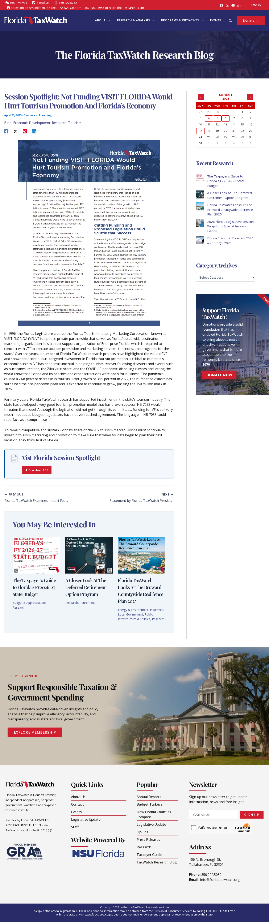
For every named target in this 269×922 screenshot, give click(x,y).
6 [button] (225, 118)
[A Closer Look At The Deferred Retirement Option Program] (200, 194)
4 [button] (209, 118)
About (100, 20)
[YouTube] (233, 5)
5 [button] (217, 118)
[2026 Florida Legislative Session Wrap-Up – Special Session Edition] (200, 223)
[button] (108, 20)
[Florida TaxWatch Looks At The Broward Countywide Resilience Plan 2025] (200, 206)
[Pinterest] (25, 131)
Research (59, 122)
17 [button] (200, 130)
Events (215, 20)
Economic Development (31, 122)
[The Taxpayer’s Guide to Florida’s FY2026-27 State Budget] (200, 178)
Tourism (75, 122)
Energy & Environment (133, 610)
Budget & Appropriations (29, 603)
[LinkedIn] (239, 5)
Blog (8, 122)
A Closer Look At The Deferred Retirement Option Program (86, 587)
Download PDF (38, 470)
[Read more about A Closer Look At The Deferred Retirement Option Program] (89, 555)
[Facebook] (221, 5)
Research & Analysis (133, 20)
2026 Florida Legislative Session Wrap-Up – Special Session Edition (230, 226)
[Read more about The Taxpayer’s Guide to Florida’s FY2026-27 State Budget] (36, 555)
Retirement (87, 603)
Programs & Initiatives (180, 20)
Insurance (156, 610)
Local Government (130, 614)
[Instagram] (227, 5)
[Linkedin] (34, 131)
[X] (15, 131)
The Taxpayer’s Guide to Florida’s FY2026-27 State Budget (34, 587)
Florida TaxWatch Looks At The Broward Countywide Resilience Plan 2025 (230, 209)
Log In (256, 5)
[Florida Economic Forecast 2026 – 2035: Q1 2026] (200, 240)
